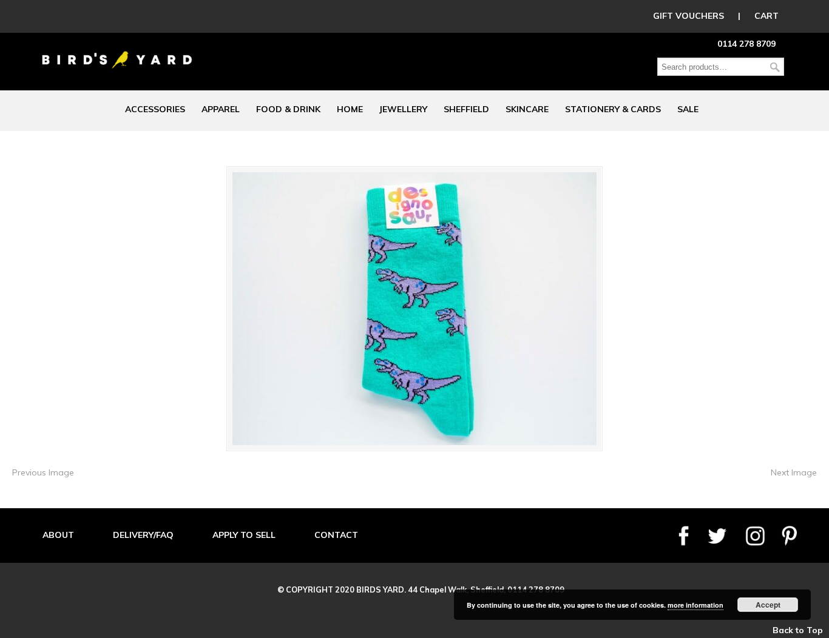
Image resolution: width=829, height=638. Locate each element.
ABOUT (58, 534)
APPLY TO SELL (244, 534)
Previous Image (43, 472)
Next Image (794, 472)
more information (695, 604)
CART (766, 15)
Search (775, 67)
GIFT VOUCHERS (688, 15)
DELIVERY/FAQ (143, 534)
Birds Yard (117, 51)
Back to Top (798, 630)
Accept (768, 604)
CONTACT (336, 534)
